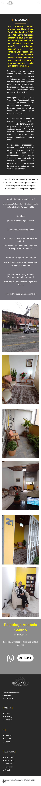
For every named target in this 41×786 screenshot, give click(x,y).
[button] (2, 2)
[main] (20, 94)
